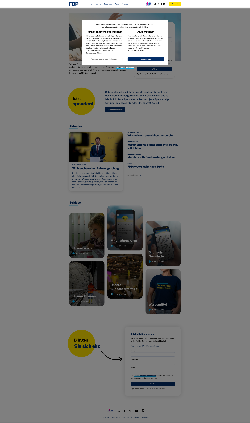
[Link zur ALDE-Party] (148, 4)
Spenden (175, 4)
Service (125, 4)
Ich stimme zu (146, 59)
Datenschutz (120, 68)
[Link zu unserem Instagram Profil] (164, 4)
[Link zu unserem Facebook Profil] (161, 4)
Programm (108, 4)
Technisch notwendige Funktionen (104, 59)
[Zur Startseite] (74, 4)
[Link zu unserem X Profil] (158, 4)
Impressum (130, 68)
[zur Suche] (155, 4)
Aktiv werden (96, 4)
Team (117, 4)
